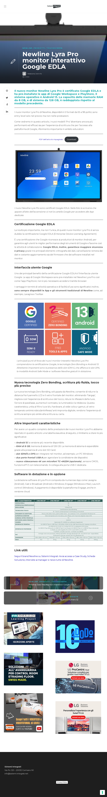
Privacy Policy (62, 782)
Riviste (74, 597)
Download (71, 139)
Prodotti (39, 48)
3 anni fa (38, 74)
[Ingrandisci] (95, 308)
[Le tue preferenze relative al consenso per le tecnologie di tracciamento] (102, 792)
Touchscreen (54, 48)
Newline (27, 48)
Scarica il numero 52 (69, 600)
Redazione (31, 74)
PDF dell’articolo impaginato (51, 139)
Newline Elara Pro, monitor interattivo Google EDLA (52, 584)
